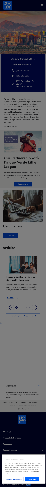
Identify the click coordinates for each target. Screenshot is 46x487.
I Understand (32, 479)
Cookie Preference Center (14, 479)
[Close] (42, 456)
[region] (23, 469)
